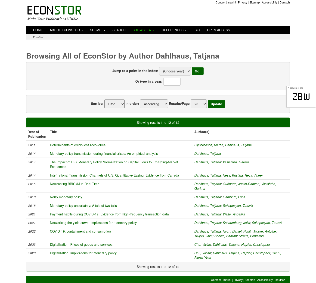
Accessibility (269, 2)
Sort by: (97, 103)
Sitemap (254, 2)
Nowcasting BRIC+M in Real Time (74, 183)
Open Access (218, 30)
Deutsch (284, 2)
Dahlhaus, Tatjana (238, 145)
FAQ (197, 30)
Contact (220, 2)
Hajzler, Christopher (255, 244)
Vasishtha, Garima (236, 162)
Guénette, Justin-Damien (241, 183)
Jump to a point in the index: (135, 70)
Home (38, 30)
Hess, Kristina (233, 175)
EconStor (38, 37)
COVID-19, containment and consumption (80, 231)
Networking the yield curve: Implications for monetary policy (93, 222)
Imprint (231, 2)
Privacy (242, 2)
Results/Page (179, 103)
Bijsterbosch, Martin (208, 145)
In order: (132, 103)
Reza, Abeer (254, 175)
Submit (96, 30)
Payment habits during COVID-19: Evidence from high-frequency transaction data (109, 214)
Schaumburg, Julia (236, 222)
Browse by (142, 30)
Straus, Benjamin (251, 235)
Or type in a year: (148, 81)
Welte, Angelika (234, 214)
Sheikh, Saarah (225, 235)
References (173, 30)
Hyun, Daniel (232, 231)
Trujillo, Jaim (203, 235)
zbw (301, 97)
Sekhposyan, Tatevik (238, 205)
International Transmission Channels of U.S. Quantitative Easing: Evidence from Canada (114, 175)
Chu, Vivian (202, 244)
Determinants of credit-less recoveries (77, 145)
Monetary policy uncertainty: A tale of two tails (83, 205)
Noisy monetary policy (66, 197)
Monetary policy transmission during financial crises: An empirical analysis (104, 153)
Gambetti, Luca (234, 197)
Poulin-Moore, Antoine (259, 231)
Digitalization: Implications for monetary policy (83, 253)
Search (119, 30)
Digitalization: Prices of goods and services (81, 244)
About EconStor (65, 30)
